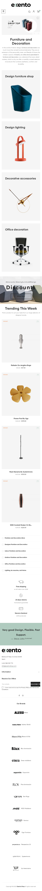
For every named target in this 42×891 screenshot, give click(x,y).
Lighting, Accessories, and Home (15, 570)
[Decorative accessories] (21, 196)
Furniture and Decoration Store (15, 538)
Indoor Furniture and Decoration (15, 551)
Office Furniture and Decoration (15, 564)
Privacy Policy (25, 687)
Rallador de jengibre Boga (21, 365)
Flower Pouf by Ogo (21, 418)
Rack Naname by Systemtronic (21, 472)
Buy (9, 27)
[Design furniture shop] (21, 94)
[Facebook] (19, 695)
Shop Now (21, 296)
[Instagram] (22, 695)
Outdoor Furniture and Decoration (16, 557)
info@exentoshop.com (9, 666)
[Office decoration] (21, 247)
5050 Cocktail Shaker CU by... (21, 525)
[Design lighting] (21, 145)
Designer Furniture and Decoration (16, 544)
